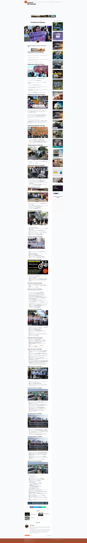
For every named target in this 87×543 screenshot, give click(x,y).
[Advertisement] (43, 9)
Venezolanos (31, 346)
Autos (44, 512)
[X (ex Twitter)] (55, 193)
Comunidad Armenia (38, 433)
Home (52, 538)
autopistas (31, 512)
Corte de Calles (34, 512)
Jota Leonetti (43, 24)
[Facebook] (54, 193)
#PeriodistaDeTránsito (56, 538)
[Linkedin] (58, 193)
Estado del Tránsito (61, 538)
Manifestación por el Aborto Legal (34, 345)
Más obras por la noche (32, 513)
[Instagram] (56, 193)
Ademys (34, 341)
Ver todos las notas (27, 534)
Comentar (37, 24)
